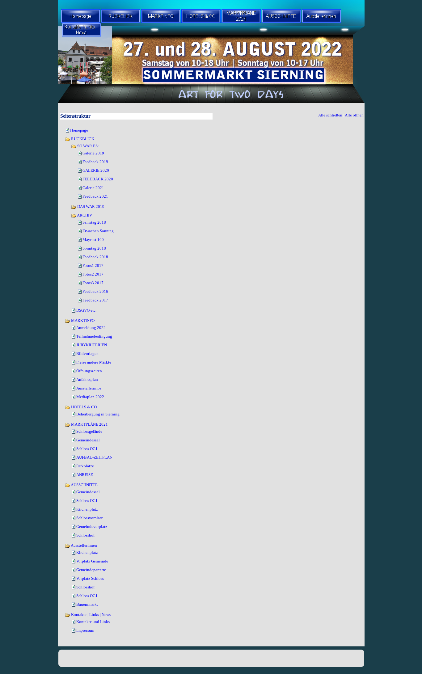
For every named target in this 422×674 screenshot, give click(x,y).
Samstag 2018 (94, 222)
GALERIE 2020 (95, 170)
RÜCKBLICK (82, 139)
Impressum (85, 630)
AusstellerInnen (83, 545)
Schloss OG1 (87, 448)
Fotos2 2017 (92, 274)
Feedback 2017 (95, 300)
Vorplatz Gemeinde (92, 561)
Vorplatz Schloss (90, 578)
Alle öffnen (354, 115)
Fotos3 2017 (92, 282)
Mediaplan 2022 (90, 396)
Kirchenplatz (87, 509)
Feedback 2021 (95, 196)
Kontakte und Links (93, 621)
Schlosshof (85, 535)
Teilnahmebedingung (94, 336)
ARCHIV (84, 215)
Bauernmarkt (87, 604)
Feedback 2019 (95, 161)
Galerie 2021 (93, 187)
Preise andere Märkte (93, 362)
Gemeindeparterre (91, 569)
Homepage (79, 130)
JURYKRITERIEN (91, 345)
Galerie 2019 (93, 153)
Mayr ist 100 (93, 239)
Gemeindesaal (88, 440)
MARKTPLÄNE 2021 (89, 424)
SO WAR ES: (87, 146)
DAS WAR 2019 (90, 206)
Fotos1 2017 (92, 265)
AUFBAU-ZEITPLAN (94, 457)
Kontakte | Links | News (90, 614)
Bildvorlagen (87, 353)
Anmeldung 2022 (91, 327)
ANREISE (84, 474)
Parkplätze (85, 466)
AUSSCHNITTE (84, 484)
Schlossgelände (89, 431)
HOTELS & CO (83, 407)
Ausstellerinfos (88, 388)
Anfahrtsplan (87, 379)
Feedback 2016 (95, 291)
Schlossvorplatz (89, 518)
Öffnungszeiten (89, 371)
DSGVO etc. (86, 310)
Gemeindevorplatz (91, 526)
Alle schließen (330, 115)
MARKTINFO (82, 320)
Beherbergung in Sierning (98, 414)
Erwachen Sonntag (98, 231)
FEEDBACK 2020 (97, 179)
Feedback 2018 (95, 257)
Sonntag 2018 (94, 248)
